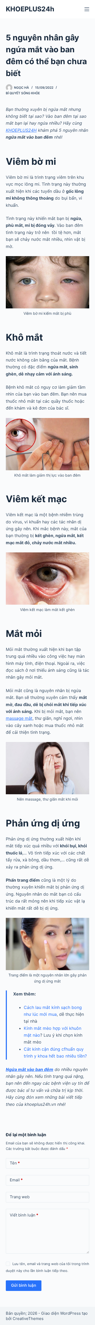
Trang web (20, 1196)
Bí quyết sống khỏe (23, 93)
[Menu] (86, 9)
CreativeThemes (28, 1318)
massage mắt (19, 718)
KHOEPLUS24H (21, 130)
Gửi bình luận (23, 1285)
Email (16, 1179)
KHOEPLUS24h (30, 9)
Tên (15, 1163)
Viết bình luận (24, 1215)
